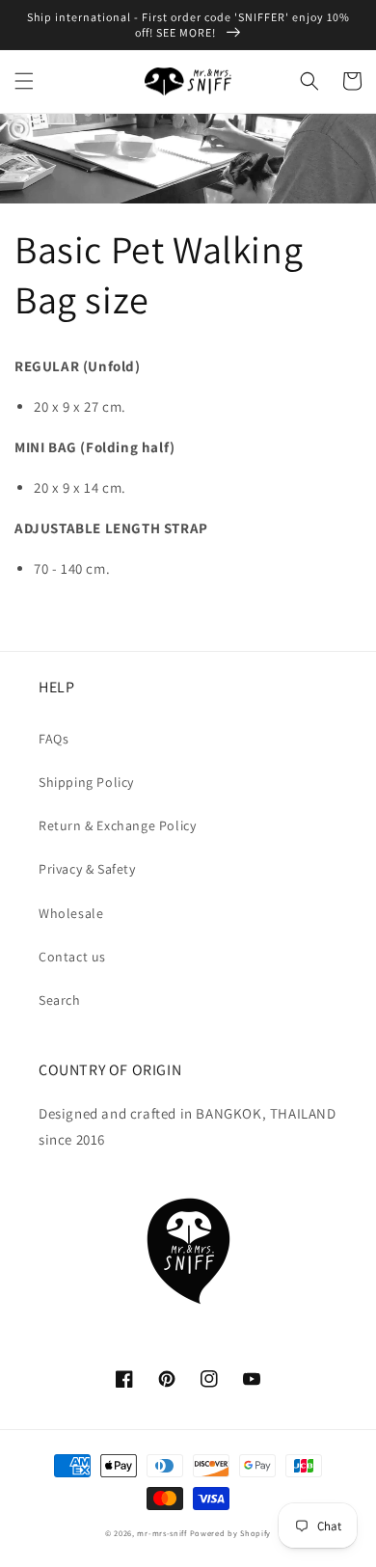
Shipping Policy (86, 782)
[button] (24, 81)
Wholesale (71, 913)
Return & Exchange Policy (117, 825)
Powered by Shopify (231, 1532)
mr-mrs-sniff (161, 1532)
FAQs (53, 738)
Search (60, 1000)
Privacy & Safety (87, 869)
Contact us (72, 956)
